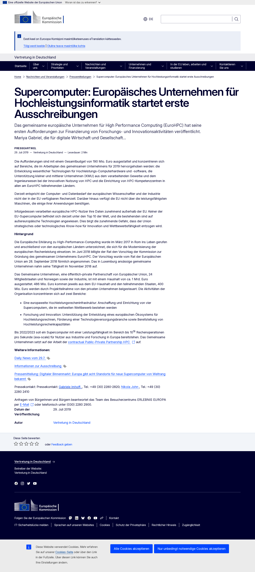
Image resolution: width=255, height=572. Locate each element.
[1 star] (16, 443)
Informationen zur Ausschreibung (38, 366)
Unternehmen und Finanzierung (140, 66)
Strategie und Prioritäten (59, 66)
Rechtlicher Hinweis (164, 525)
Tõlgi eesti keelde (34, 46)
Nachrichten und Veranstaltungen (95, 66)
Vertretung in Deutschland (71, 422)
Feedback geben (61, 444)
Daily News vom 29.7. (30, 358)
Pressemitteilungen (80, 76)
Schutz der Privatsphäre (131, 525)
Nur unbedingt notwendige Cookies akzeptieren (192, 548)
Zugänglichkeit (191, 525)
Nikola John (130, 387)
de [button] (151, 19)
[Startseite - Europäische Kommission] (42, 17)
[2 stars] (18, 443)
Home (17, 76)
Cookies (105, 525)
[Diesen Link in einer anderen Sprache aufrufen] (48, 358)
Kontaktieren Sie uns (227, 66)
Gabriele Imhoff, (70, 387)
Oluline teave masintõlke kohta (66, 46)
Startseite (21, 66)
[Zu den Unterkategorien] (44, 66)
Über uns (36, 66)
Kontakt (114, 518)
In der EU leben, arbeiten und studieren (188, 66)
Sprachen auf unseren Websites (74, 525)
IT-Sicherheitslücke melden (31, 525)
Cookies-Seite (64, 552)
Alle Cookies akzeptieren (131, 548)
